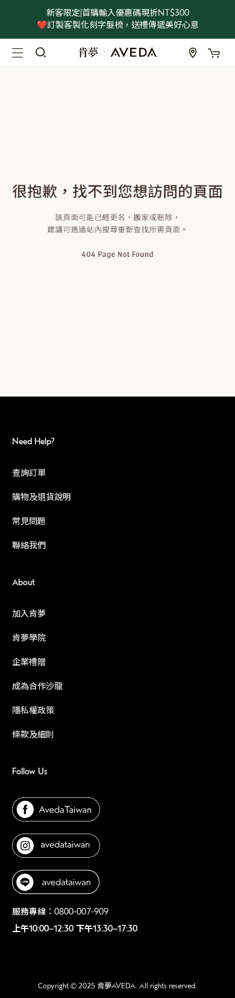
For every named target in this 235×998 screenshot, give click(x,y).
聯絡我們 (29, 545)
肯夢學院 (29, 638)
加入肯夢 (29, 614)
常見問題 (29, 521)
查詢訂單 (29, 473)
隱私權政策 (33, 710)
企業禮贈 (29, 662)
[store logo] (117, 52)
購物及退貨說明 (41, 497)
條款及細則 (33, 735)
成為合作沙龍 (37, 686)
